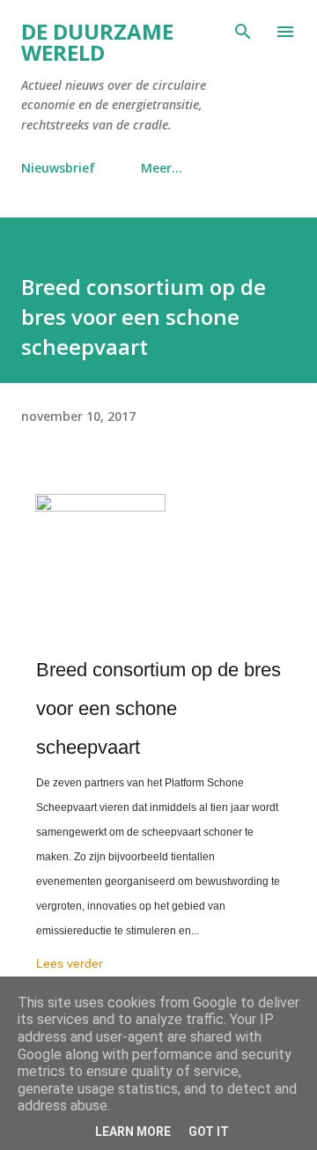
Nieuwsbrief (58, 167)
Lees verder (69, 963)
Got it (208, 1131)
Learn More (133, 1131)
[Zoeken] (243, 31)
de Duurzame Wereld (97, 42)
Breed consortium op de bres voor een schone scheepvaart (158, 708)
